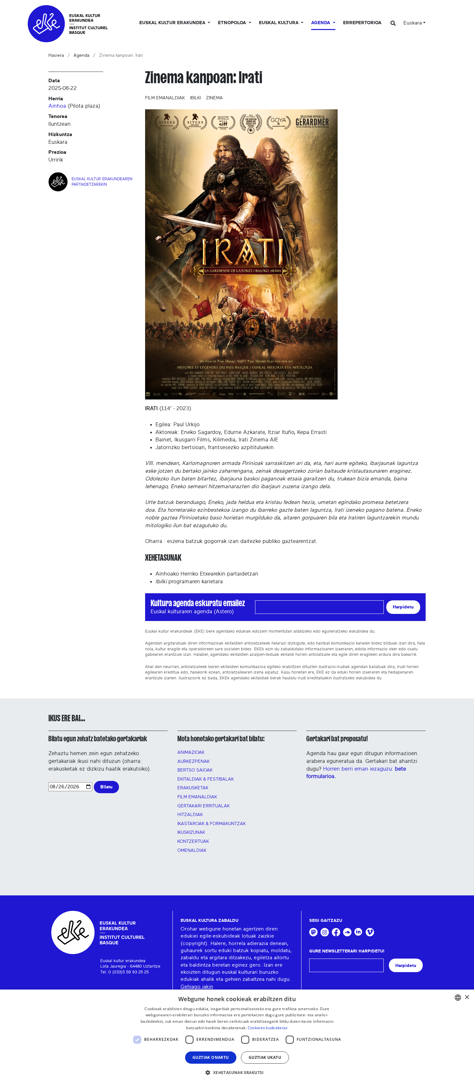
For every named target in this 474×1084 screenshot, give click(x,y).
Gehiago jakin (197, 986)
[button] (236, 1072)
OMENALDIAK (191, 850)
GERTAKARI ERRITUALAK (203, 806)
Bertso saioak (194, 770)
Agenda (81, 55)
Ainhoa (57, 106)
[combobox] (458, 997)
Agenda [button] (321, 23)
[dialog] (237, 1037)
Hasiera (56, 55)
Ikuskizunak (191, 832)
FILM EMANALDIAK (197, 797)
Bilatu (106, 786)
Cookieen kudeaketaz (268, 1027)
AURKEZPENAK (193, 761)
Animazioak (190, 752)
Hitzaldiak (190, 815)
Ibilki (195, 98)
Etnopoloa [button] (232, 23)
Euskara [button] (412, 22)
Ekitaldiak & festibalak (205, 779)
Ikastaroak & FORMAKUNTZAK (211, 824)
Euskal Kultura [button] (279, 23)
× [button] (466, 997)
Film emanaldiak (165, 98)
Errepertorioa (362, 23)
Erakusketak (192, 788)
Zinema (214, 98)
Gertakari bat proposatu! (337, 739)
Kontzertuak (193, 841)
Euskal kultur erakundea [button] (173, 23)
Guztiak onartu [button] (211, 1057)
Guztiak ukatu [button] (265, 1057)
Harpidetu (403, 607)
